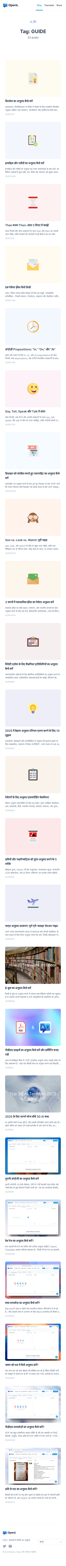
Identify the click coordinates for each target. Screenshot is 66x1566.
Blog (39, 5)
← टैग (33, 21)
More (59, 5)
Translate (49, 5)
